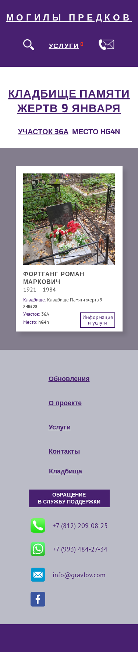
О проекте (65, 403)
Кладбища (65, 471)
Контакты (64, 451)
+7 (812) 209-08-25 (80, 525)
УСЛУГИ (64, 45)
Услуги (60, 427)
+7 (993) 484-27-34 (80, 549)
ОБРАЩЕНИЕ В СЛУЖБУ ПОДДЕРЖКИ (69, 498)
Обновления (69, 378)
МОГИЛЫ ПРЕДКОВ (69, 17)
